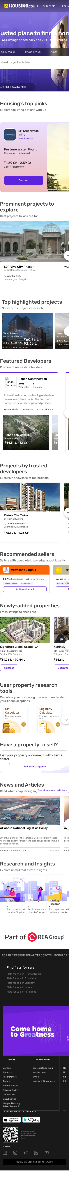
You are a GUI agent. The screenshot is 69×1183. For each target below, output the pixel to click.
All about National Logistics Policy (24, 828)
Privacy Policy (11, 1090)
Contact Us (9, 1094)
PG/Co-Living (32, 52)
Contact (24, 180)
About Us (8, 1072)
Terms (6, 1081)
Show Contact (26, 589)
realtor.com (39, 1072)
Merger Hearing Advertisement (11, 1105)
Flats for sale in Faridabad (21, 991)
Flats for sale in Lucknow (21, 982)
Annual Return (10, 1085)
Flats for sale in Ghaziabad (22, 978)
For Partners (10, 1077)
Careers (7, 1068)
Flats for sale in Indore (19, 987)
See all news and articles (52, 790)
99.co (36, 1077)
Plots (53, 52)
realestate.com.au (43, 1068)
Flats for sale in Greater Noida (24, 974)
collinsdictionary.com (44, 1081)
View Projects (25, 138)
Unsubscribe (9, 1099)
